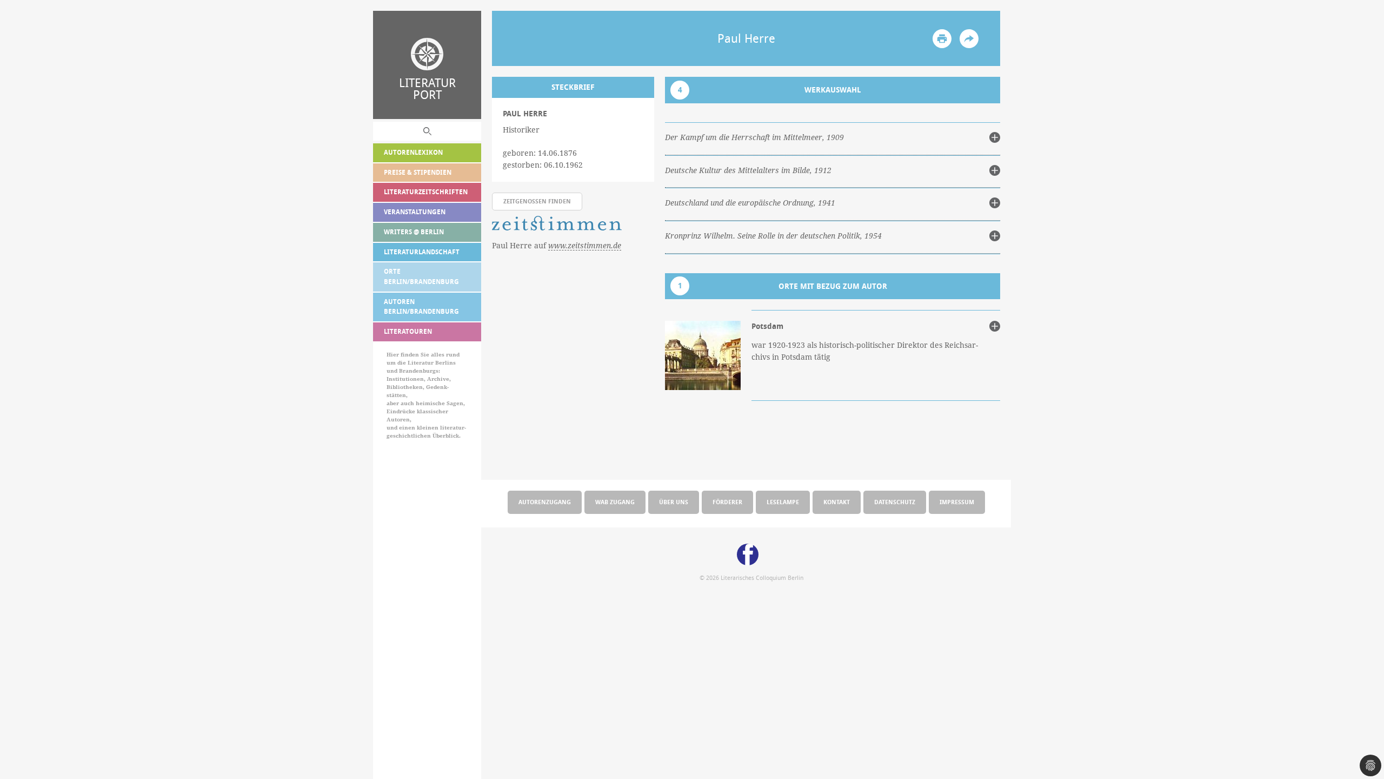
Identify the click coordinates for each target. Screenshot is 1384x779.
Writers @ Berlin (414, 231)
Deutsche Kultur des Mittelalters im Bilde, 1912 (748, 170)
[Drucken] (942, 38)
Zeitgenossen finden (537, 201)
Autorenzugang (544, 502)
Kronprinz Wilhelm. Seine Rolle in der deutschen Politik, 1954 (773, 236)
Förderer (727, 502)
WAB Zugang (615, 502)
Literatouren (408, 331)
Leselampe (783, 502)
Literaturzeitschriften (426, 191)
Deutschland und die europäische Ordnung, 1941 (750, 203)
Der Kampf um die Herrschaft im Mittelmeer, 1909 (754, 137)
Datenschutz (894, 502)
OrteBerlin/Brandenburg (421, 276)
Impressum (957, 502)
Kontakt (836, 502)
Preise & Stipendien (417, 172)
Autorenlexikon (413, 152)
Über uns (673, 502)
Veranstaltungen (414, 211)
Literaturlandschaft (422, 251)
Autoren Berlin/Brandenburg (421, 306)
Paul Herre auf (556, 245)
